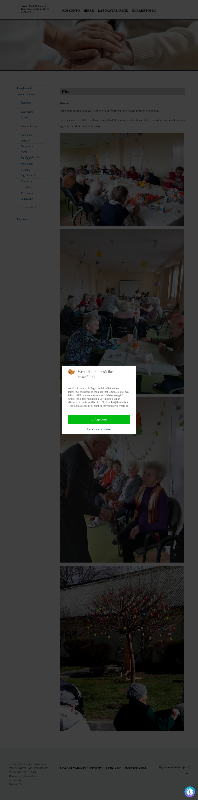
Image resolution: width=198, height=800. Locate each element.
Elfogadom (99, 419)
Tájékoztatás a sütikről (99, 429)
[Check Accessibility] (189, 791)
